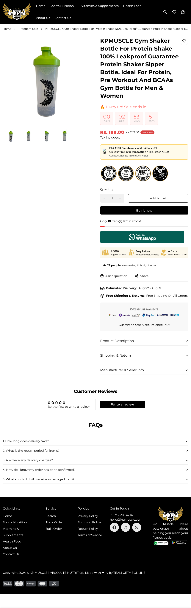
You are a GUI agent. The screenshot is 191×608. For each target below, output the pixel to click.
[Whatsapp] (136, 527)
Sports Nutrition (62, 6)
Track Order (54, 522)
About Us (43, 18)
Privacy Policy (88, 516)
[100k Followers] (125, 527)
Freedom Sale (28, 29)
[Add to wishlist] (184, 41)
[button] (183, 12)
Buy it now (144, 210)
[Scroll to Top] (183, 587)
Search (51, 516)
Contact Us (62, 18)
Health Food (132, 6)
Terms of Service (90, 535)
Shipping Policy (89, 522)
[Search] (165, 12)
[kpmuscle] (17, 12)
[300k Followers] (114, 527)
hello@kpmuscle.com (126, 519)
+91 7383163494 (121, 515)
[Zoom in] (83, 45)
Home (40, 6)
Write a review (122, 404)
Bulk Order (54, 529)
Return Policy (88, 529)
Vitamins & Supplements (100, 6)
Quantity (106, 189)
